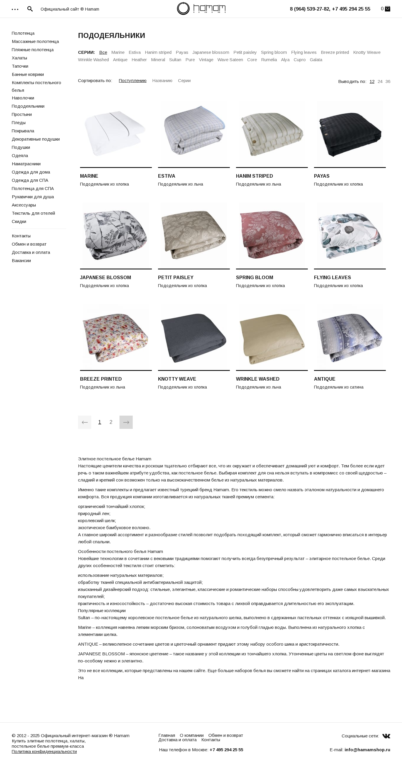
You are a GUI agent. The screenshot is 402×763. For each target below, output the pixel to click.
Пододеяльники (28, 106)
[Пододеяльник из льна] (194, 134)
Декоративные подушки (36, 138)
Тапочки (20, 66)
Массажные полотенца (35, 41)
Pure (190, 59)
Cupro (300, 59)
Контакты (21, 235)
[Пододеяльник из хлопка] (116, 134)
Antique (120, 59)
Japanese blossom (210, 52)
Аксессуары (24, 204)
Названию (162, 80)
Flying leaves (304, 52)
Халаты (19, 57)
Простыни (22, 114)
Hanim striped (158, 52)
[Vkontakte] (386, 735)
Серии (184, 80)
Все (103, 52)
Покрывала (23, 130)
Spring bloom (274, 52)
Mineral (158, 59)
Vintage (206, 59)
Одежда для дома (31, 171)
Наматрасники (26, 163)
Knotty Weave (367, 52)
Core (252, 59)
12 (372, 81)
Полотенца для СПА (33, 188)
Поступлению (133, 80)
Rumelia (269, 59)
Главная (166, 735)
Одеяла (20, 155)
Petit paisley (245, 52)
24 (380, 81)
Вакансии (21, 260)
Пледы (19, 122)
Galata (316, 59)
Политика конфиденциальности (44, 751)
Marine (117, 52)
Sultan (175, 59)
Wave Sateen (230, 59)
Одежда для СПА (30, 180)
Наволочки (23, 97)
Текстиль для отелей (33, 213)
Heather (139, 59)
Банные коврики (28, 74)
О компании (192, 735)
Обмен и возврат (29, 243)
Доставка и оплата (31, 252)
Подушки (21, 147)
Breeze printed (335, 52)
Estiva (135, 52)
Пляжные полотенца (33, 49)
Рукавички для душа (33, 196)
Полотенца (23, 33)
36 (388, 81)
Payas (182, 52)
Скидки (19, 221)
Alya (285, 59)
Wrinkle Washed (93, 59)
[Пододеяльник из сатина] (350, 337)
